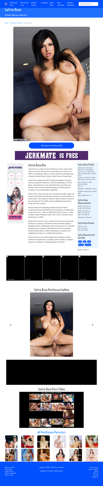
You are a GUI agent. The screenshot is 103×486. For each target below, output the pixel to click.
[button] (10, 324)
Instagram (87, 245)
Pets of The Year (24, 4)
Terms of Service (93, 469)
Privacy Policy (94, 467)
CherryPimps (8, 469)
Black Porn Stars (10, 467)
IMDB (80, 241)
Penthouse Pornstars (16, 23)
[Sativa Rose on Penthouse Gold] (51, 84)
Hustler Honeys (9, 471)
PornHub (81, 245)
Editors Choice (33, 4)
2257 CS (95, 473)
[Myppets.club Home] (6, 4)
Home (6, 23)
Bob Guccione (60, 4)
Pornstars (44, 3)
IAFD (85, 241)
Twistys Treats (9, 475)
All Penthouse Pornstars (51, 432)
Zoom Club (52, 4)
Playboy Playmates (71, 4)
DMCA (96, 471)
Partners (95, 475)
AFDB (89, 241)
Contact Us (95, 477)
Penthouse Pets (14, 4)
